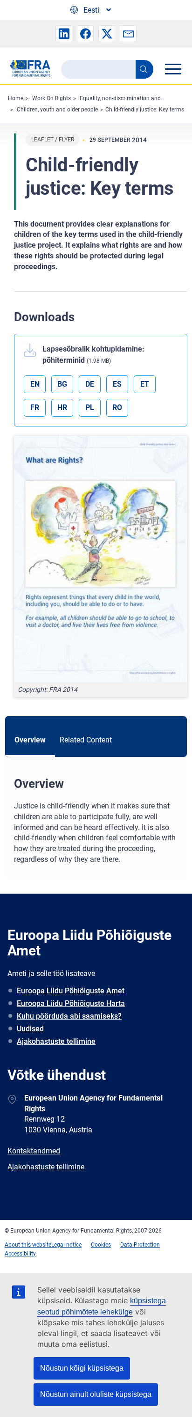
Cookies (101, 1244)
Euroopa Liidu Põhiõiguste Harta (71, 1003)
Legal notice (66, 1244)
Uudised (30, 1028)
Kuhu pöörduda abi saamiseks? (69, 1016)
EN (35, 384)
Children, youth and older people (57, 109)
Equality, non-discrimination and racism (129, 98)
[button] (63, 33)
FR (34, 407)
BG (62, 384)
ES (117, 384)
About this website (28, 1244)
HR (62, 407)
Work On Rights (51, 98)
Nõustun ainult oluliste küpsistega (95, 1394)
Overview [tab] (30, 739)
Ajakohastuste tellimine (56, 1041)
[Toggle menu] (173, 69)
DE (89, 384)
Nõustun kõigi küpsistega (81, 1368)
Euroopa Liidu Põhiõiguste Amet (70, 990)
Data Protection (140, 1244)
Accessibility (20, 1253)
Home (15, 98)
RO (117, 407)
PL (89, 407)
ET (144, 384)
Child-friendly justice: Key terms (144, 109)
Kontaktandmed (33, 1150)
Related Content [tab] (86, 739)
